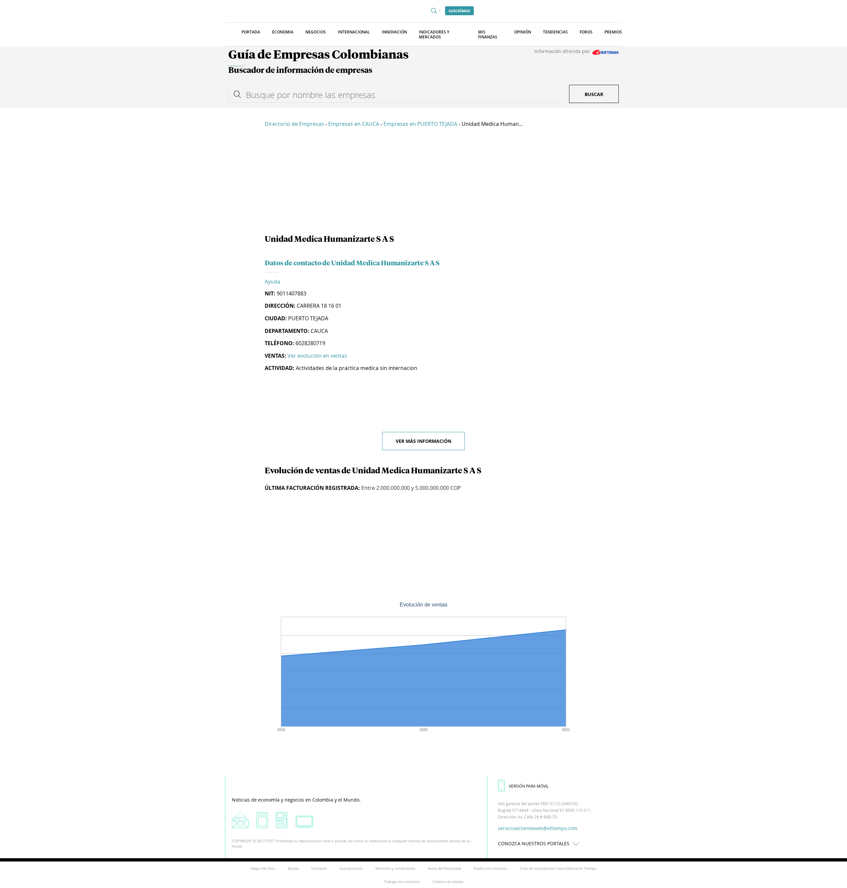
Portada (251, 32)
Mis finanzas (487, 34)
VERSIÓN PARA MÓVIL (529, 786)
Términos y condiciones (395, 868)
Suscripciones (351, 868)
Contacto (319, 868)
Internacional (354, 32)
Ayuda (272, 281)
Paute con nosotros (490, 868)
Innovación (394, 32)
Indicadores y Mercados (434, 34)
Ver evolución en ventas (317, 355)
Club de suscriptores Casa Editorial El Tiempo (558, 868)
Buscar (594, 94)
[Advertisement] (423, 182)
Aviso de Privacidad (444, 868)
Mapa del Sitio (263, 868)
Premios (613, 32)
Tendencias (555, 32)
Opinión (522, 32)
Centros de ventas (447, 881)
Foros (586, 32)
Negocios (315, 32)
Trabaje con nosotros (402, 881)
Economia (282, 32)
